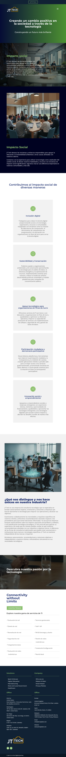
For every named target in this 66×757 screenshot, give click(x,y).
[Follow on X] (11, 748)
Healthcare (11, 688)
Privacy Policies (41, 686)
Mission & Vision (41, 681)
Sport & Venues (13, 679)
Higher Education (13, 681)
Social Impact (40, 683)
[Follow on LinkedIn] (8, 748)
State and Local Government (17, 686)
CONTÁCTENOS (14, 608)
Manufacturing (13, 683)
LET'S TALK (33, 2)
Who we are (40, 679)
